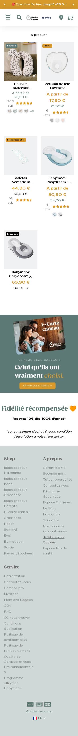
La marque (51, 514)
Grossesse (12, 518)
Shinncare (51, 520)
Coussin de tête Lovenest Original (57, 88)
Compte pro (14, 588)
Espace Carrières (57, 502)
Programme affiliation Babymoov (13, 683)
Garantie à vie (54, 468)
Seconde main (54, 474)
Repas (9, 524)
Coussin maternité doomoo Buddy (21, 88)
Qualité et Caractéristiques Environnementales (18, 664)
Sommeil (11, 530)
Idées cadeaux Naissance (15, 470)
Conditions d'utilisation (13, 626)
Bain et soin (13, 542)
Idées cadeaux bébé (15, 481)
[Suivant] (73, 4)
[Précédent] (4, 4)
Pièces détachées (18, 553)
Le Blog (49, 508)
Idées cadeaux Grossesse (15, 492)
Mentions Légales (18, 600)
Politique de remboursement (17, 648)
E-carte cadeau (17, 512)
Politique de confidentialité (15, 637)
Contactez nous (56, 486)
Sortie (9, 547)
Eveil (7, 536)
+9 (32, 111)
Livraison (11, 594)
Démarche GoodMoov (51, 494)
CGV (7, 606)
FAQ (7, 612)
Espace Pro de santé (55, 550)
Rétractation (14, 576)
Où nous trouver (17, 618)
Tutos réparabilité (57, 480)
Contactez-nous (17, 582)
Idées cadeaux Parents (15, 503)
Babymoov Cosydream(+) (20, 274)
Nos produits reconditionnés (55, 528)
